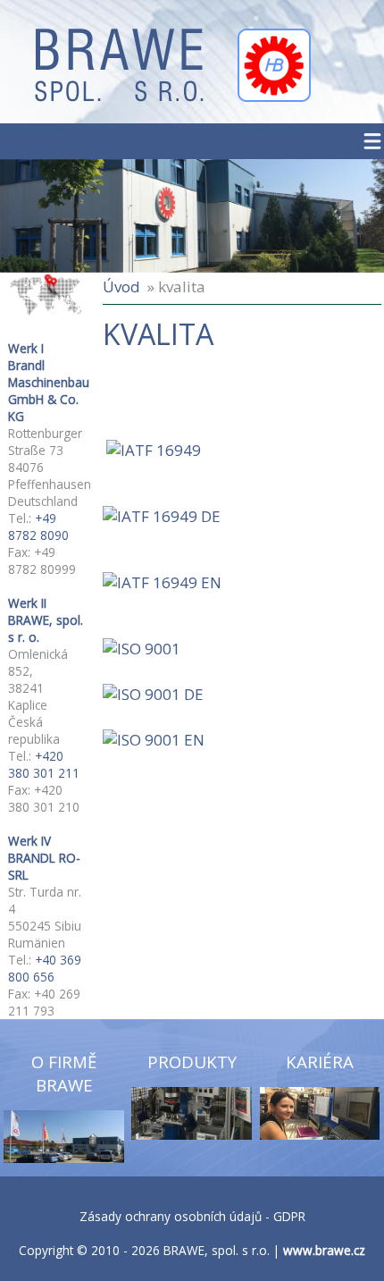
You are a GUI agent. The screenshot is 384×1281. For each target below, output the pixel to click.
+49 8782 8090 (38, 527)
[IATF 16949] (153, 450)
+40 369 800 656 (44, 968)
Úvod (121, 286)
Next (325, 214)
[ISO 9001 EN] (154, 739)
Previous (59, 214)
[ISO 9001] (141, 648)
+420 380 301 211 (43, 764)
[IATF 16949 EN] (162, 582)
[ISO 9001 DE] (153, 694)
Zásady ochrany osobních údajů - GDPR (192, 1216)
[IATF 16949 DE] (162, 516)
